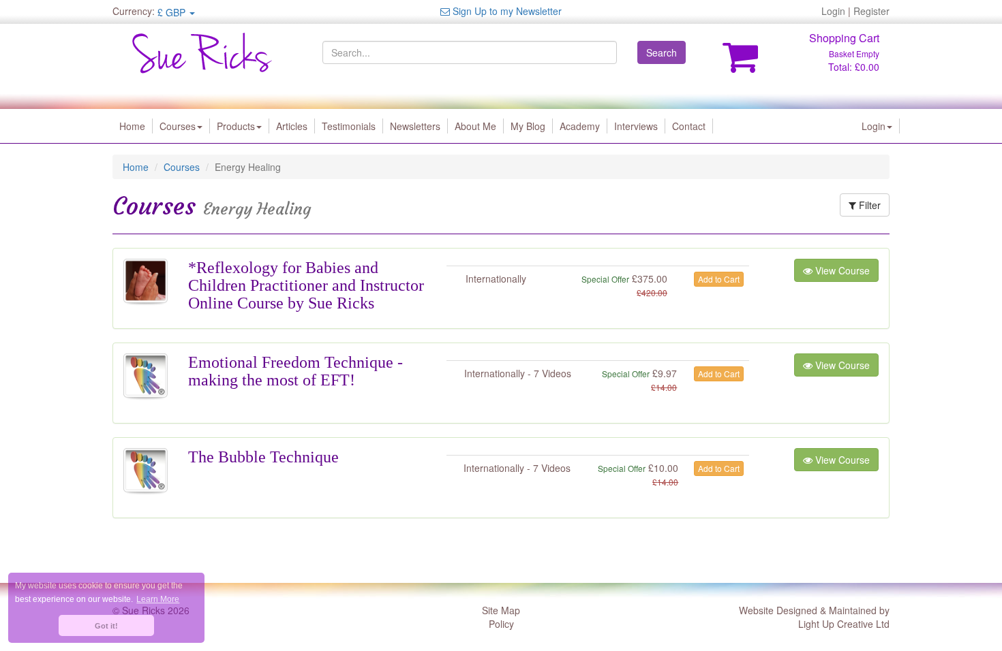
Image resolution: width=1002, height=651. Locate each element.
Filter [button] (868, 205)
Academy (580, 126)
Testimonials (349, 126)
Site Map (501, 610)
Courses (178, 126)
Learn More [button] (157, 599)
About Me (475, 126)
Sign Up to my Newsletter (506, 11)
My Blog (528, 126)
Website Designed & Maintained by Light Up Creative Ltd (814, 617)
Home (132, 126)
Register (871, 11)
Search (661, 52)
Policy (501, 624)
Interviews (636, 126)
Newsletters (415, 126)
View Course (841, 270)
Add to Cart (719, 279)
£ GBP (172, 12)
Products (236, 126)
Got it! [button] (106, 626)
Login (833, 11)
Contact (688, 126)
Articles (291, 126)
